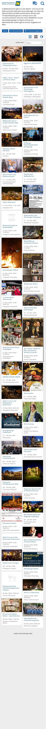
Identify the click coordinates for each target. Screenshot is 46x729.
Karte (41, 36)
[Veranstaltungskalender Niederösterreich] (13, 3)
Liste (30, 36)
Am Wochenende (16, 31)
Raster (35, 36)
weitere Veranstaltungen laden (23, 633)
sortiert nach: (20, 42)
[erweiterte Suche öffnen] (35, 3)
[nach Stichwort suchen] (42, 3)
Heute (5, 31)
